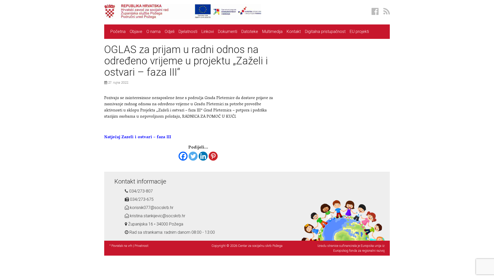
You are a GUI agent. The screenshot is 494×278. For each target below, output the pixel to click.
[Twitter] (193, 156)
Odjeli (169, 31)
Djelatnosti (188, 31)
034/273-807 (140, 191)
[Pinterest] (213, 156)
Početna (118, 31)
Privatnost (141, 246)
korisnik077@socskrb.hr (151, 207)
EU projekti (359, 31)
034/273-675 (141, 199)
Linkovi (207, 31)
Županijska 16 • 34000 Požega (155, 224)
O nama (153, 31)
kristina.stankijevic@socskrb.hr (157, 215)
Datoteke (249, 31)
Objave (136, 31)
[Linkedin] (203, 156)
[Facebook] (183, 156)
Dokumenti (227, 31)
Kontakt (294, 31)
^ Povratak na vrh (120, 246)
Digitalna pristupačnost (325, 31)
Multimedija (272, 31)
